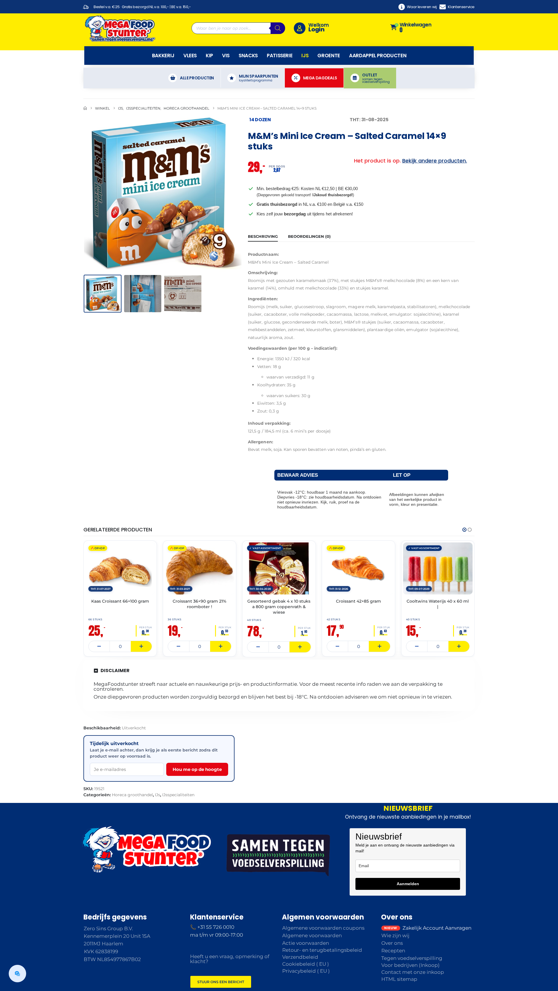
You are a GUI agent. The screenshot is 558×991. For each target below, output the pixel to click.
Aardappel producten (377, 55)
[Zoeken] (278, 28)
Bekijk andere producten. (434, 160)
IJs (304, 55)
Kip (209, 55)
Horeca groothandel (132, 794)
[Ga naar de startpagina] (85, 108)
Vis (226, 55)
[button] (85, 193)
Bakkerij (163, 55)
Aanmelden (408, 883)
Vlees (190, 55)
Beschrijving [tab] (263, 236)
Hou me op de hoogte (197, 769)
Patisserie (280, 55)
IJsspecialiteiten (178, 794)
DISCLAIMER (115, 670)
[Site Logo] (119, 28)
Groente (328, 55)
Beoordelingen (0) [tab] (309, 236)
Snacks (248, 55)
